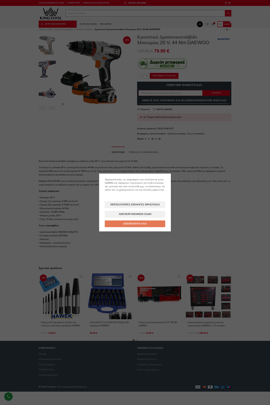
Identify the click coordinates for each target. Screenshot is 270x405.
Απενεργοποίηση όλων (135, 214)
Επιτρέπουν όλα (135, 224)
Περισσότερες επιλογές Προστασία (135, 204)
